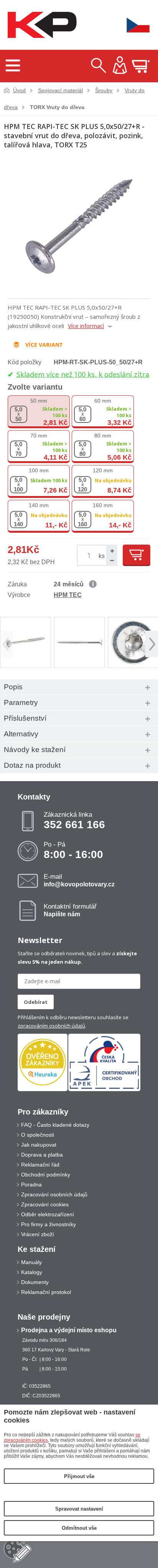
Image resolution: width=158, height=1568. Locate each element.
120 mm (103, 470)
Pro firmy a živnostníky (48, 1224)
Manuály (31, 1262)
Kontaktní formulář (70, 910)
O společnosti (37, 1135)
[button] (111, 550)
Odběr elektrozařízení (47, 1214)
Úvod (19, 90)
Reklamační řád (40, 1165)
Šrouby (103, 90)
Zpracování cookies (45, 1204)
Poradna (31, 1184)
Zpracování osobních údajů (54, 1194)
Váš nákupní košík (140, 66)
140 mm (39, 505)
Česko (133, 25)
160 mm (103, 505)
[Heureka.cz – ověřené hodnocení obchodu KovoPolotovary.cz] (42, 1063)
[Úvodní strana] (40, 25)
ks (102, 556)
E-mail (79, 880)
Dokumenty (35, 1282)
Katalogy (31, 1272)
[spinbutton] (90, 555)
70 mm (38, 435)
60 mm (102, 401)
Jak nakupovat (38, 1145)
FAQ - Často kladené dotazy (55, 1125)
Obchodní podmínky (45, 1175)
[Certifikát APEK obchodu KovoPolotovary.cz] (104, 1089)
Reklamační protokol (46, 1292)
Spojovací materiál (60, 90)
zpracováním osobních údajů (51, 1025)
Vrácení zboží (37, 1234)
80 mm (102, 435)
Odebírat (36, 1002)
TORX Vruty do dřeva (57, 107)
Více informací (86, 326)
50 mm (38, 401)
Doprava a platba (42, 1155)
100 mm (39, 470)
